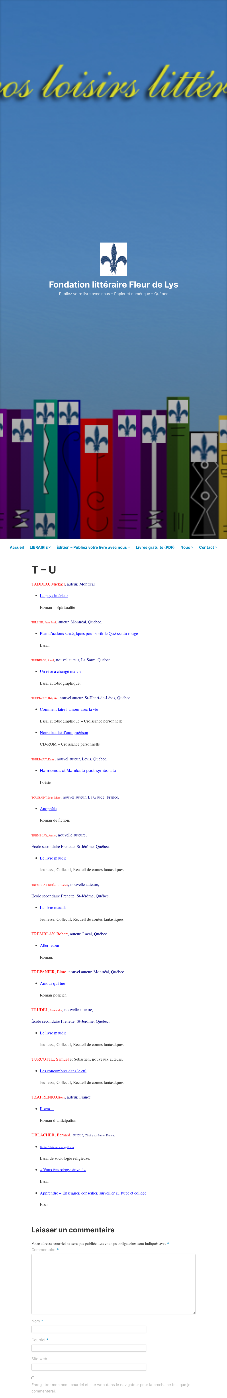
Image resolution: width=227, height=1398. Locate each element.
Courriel (40, 1340)
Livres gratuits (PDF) (155, 547)
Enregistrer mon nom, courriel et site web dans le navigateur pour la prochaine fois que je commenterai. (110, 1388)
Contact (206, 547)
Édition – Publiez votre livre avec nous (92, 547)
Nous (185, 547)
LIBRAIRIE (39, 547)
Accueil (17, 547)
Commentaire (45, 1250)
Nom (37, 1321)
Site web (39, 1359)
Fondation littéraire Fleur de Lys (113, 284)
